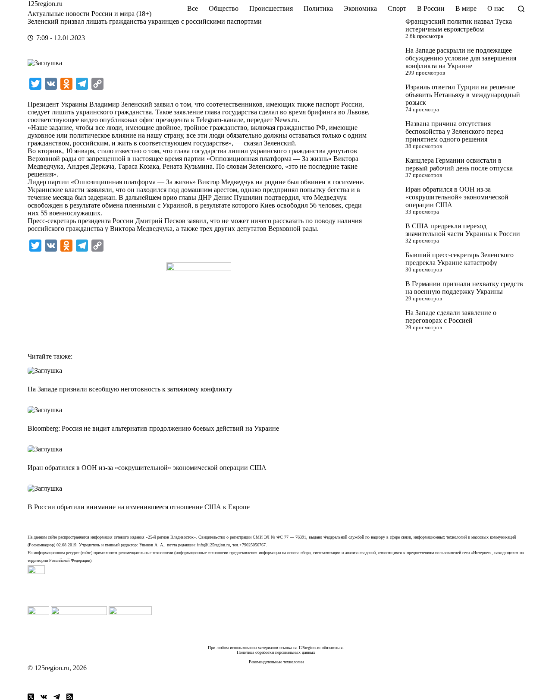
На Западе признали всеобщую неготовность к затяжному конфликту (130, 389)
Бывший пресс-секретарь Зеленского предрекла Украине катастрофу (459, 258)
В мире (466, 8)
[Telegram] (56, 697)
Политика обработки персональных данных (276, 652)
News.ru (286, 119)
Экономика (360, 8)
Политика (318, 8)
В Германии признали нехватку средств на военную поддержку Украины (464, 287)
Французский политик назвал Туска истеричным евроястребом (458, 25)
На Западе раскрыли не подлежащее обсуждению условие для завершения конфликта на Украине (460, 58)
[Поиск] (521, 9)
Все (192, 8)
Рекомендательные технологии (276, 661)
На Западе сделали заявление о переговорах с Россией (450, 316)
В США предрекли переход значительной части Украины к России (462, 229)
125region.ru (45, 3)
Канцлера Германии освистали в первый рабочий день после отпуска (459, 164)
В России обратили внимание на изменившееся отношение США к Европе (139, 507)
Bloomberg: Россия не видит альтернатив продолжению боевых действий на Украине (153, 428)
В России (431, 8)
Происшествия (271, 8)
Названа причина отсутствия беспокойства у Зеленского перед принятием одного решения (454, 131)
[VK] (44, 697)
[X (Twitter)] (31, 697)
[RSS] (69, 697)
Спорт (397, 8)
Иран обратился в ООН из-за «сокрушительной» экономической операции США (456, 197)
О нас (495, 8)
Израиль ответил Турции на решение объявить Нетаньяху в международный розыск (462, 94)
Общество (223, 8)
